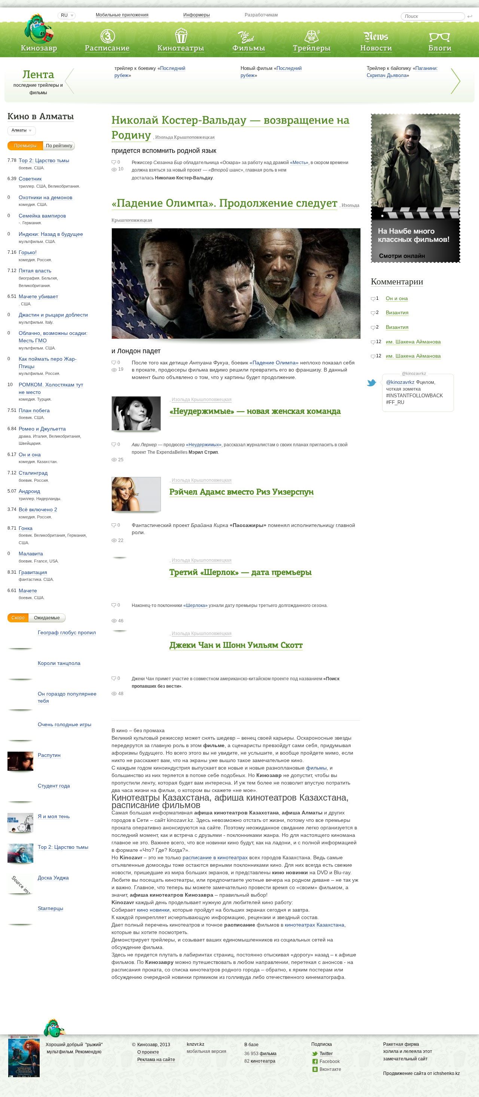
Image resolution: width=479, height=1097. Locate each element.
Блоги (440, 48)
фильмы (316, 768)
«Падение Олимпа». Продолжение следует (225, 204)
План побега (34, 410)
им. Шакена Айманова (413, 342)
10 (120, 169)
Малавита (31, 554)
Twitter (326, 1053)
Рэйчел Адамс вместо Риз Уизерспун (242, 492)
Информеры (196, 15)
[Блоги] (440, 35)
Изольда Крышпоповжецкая (185, 137)
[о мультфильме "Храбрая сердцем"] (24, 1073)
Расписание (107, 48)
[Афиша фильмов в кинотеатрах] (249, 35)
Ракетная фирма (401, 1044)
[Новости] (376, 35)
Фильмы (248, 48)
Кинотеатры (181, 48)
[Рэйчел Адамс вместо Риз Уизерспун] (136, 507)
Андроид (29, 491)
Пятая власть (35, 271)
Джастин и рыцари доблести (53, 315)
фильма (268, 1053)
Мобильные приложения (122, 15)
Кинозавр (39, 48)
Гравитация (33, 572)
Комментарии (397, 281)
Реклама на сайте (156, 1059)
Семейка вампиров (42, 216)
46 (120, 620)
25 (120, 459)
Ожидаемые (47, 617)
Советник (30, 179)
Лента (38, 75)
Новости (376, 48)
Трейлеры (312, 48)
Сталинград (33, 473)
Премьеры (25, 145)
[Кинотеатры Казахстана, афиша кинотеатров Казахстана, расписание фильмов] (181, 35)
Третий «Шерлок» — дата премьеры (241, 572)
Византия (397, 312)
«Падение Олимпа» (274, 363)
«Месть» (299, 162)
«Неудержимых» (204, 444)
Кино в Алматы (40, 117)
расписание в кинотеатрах (215, 857)
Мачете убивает (38, 296)
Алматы (19, 130)
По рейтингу (59, 145)
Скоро (18, 617)
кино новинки (153, 910)
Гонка (26, 528)
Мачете (28, 591)
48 (120, 693)
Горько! (28, 252)
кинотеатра (263, 1061)
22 (120, 540)
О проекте (148, 1052)
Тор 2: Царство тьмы (44, 160)
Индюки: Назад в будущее (51, 234)
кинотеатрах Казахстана (314, 925)
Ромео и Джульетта (42, 429)
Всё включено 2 (38, 509)
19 (120, 369)
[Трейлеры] (311, 35)
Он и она (30, 454)
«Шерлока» (195, 605)
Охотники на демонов (45, 197)
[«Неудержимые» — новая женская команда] (136, 426)
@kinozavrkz (414, 373)
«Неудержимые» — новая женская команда (255, 411)
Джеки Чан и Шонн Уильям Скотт (236, 645)
